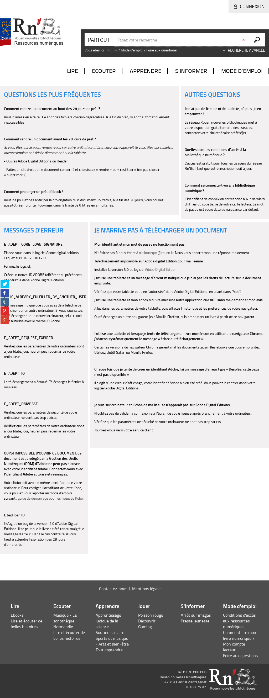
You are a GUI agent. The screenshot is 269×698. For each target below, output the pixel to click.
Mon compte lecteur (234, 647)
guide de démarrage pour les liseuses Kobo (50, 498)
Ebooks (17, 615)
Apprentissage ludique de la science (108, 621)
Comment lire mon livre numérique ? (239, 635)
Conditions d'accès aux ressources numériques (239, 621)
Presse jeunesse (195, 621)
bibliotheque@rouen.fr (156, 252)
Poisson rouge (150, 615)
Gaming (145, 627)
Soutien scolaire (110, 632)
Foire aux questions (240, 655)
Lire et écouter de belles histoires (26, 624)
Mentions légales (147, 588)
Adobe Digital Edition (161, 269)
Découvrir (147, 621)
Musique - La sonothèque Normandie (65, 621)
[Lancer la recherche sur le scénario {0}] (257, 39)
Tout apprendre (109, 650)
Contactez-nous (113, 588)
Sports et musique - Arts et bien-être (112, 641)
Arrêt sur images (196, 615)
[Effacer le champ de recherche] (244, 39)
